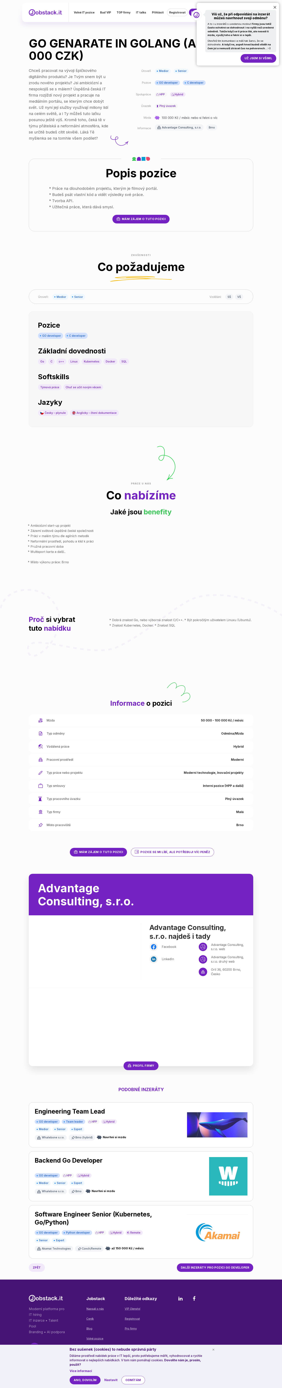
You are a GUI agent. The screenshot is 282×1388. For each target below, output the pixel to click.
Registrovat (177, 12)
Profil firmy (143, 1065)
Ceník (90, 1319)
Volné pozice (94, 1338)
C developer (195, 82)
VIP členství (132, 1309)
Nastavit (111, 1380)
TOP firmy (123, 12)
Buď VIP (105, 12)
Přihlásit (158, 12)
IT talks (141, 12)
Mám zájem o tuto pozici (144, 219)
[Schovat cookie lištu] (213, 1349)
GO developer (168, 82)
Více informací (81, 1371)
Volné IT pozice (84, 12)
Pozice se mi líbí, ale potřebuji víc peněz (175, 852)
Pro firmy (131, 1328)
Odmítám (133, 1380)
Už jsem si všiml (258, 58)
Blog (89, 1328)
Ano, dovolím (85, 1380)
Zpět (37, 1267)
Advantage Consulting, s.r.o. (181, 127)
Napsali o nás (95, 1309)
